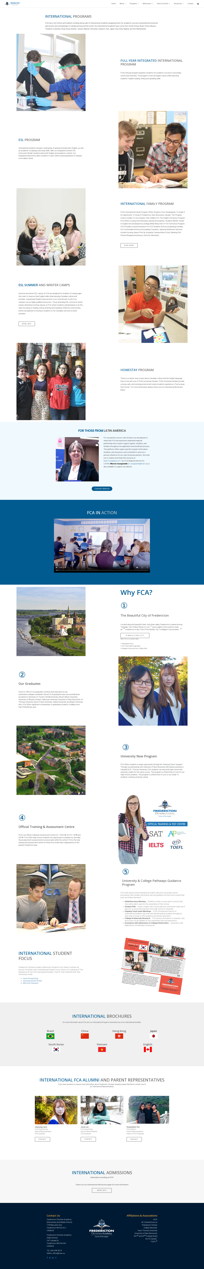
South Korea (56, 1044)
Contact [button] (88, 1139)
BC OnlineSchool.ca (149, 1222)
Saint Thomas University (147, 1230)
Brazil (50, 1031)
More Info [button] (26, 324)
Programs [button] (133, 4)
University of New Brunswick (146, 1233)
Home (113, 4)
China (84, 1031)
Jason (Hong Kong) (30, 978)
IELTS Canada (151, 1239)
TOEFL (154, 1241)
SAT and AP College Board (145, 1236)
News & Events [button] (163, 4)
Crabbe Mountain (150, 1228)
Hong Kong (119, 1031)
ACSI (155, 1219)
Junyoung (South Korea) (32, 981)
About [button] (122, 4)
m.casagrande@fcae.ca (137, 464)
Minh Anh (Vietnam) (30, 983)
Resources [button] (178, 4)
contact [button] (42, 1139)
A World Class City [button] (135, 635)
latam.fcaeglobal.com (112, 461)
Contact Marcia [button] (102, 488)
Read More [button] (129, 245)
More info (101, 1190)
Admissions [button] (147, 4)
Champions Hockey (149, 1225)
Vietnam (102, 1044)
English (147, 1044)
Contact (190, 4)
